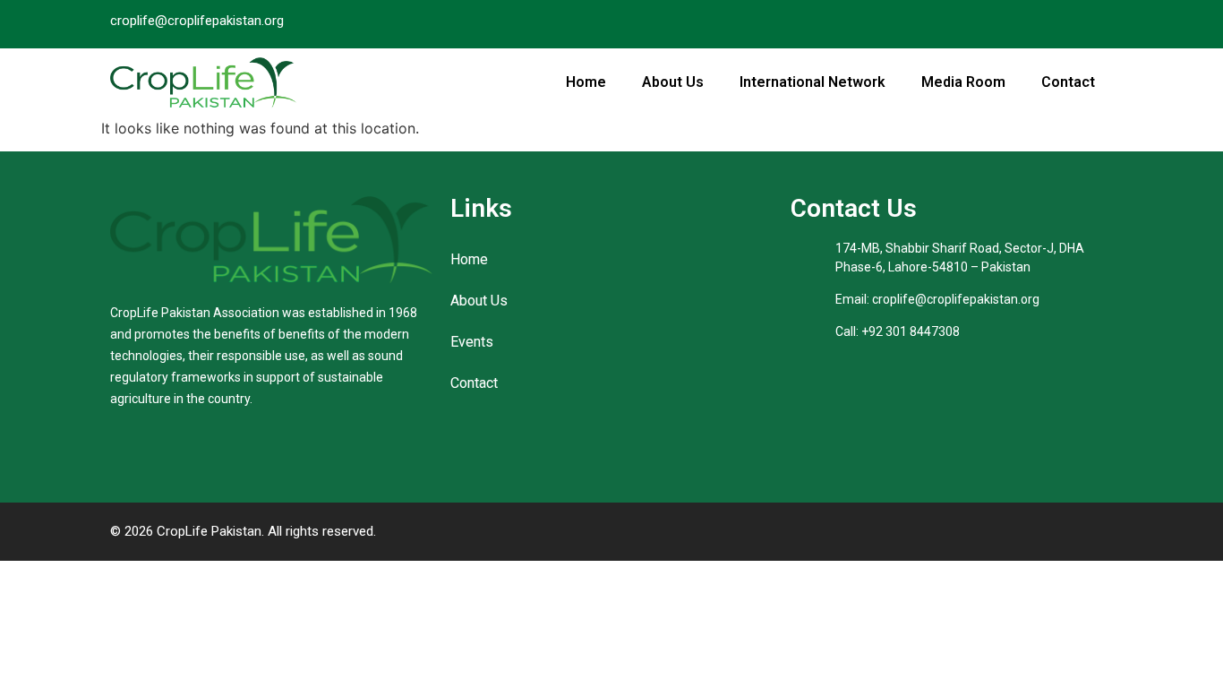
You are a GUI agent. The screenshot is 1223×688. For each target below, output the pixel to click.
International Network (812, 81)
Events (471, 341)
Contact (1068, 81)
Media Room (963, 81)
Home (586, 81)
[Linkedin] (1097, 24)
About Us (673, 81)
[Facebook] (1063, 24)
